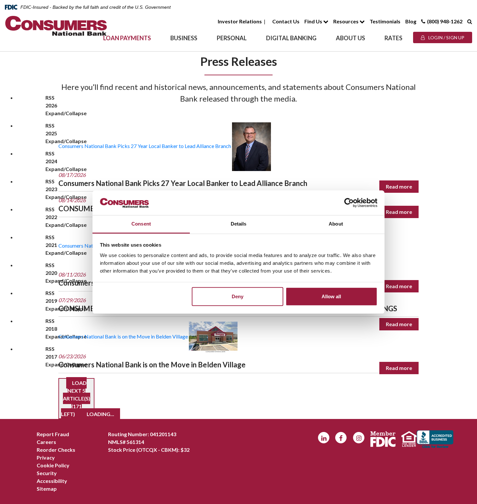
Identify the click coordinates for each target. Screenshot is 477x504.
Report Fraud (53, 434)
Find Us (313, 21)
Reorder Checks (56, 450)
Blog (410, 21)
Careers (46, 442)
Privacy (46, 457)
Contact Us (286, 21)
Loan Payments (127, 38)
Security (47, 473)
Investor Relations (240, 21)
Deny (237, 296)
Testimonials (385, 21)
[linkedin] (323, 437)
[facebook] (341, 437)
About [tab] (336, 224)
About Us (350, 38)
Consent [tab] (141, 224)
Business (183, 38)
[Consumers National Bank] (56, 26)
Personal (232, 38)
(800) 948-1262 (444, 21)
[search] (469, 21)
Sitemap (47, 489)
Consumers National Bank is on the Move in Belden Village (123, 336)
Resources (346, 21)
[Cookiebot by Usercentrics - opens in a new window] (349, 203)
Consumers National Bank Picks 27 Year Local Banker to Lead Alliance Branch (144, 146)
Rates (393, 38)
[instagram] (358, 437)
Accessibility (52, 481)
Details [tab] (239, 224)
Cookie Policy (53, 465)
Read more (399, 186)
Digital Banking (291, 38)
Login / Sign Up (445, 37)
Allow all (331, 296)
